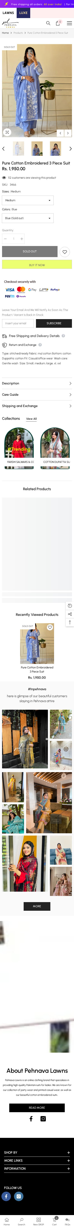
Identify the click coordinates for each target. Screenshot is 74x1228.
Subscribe (54, 323)
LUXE (23, 13)
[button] (60, 133)
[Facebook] (31, 1118)
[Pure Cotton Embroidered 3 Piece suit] (37, 643)
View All (31, 419)
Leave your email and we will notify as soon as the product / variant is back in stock (35, 312)
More (37, 906)
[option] (37, 90)
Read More (37, 1108)
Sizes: (11, 191)
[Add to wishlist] (65, 252)
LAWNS (8, 13)
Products (18, 32)
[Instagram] (43, 1118)
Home (5, 32)
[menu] (69, 23)
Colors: (9, 209)
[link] (37, 594)
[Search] (48, 23)
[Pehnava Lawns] (55, 448)
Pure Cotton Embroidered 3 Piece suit (37, 669)
